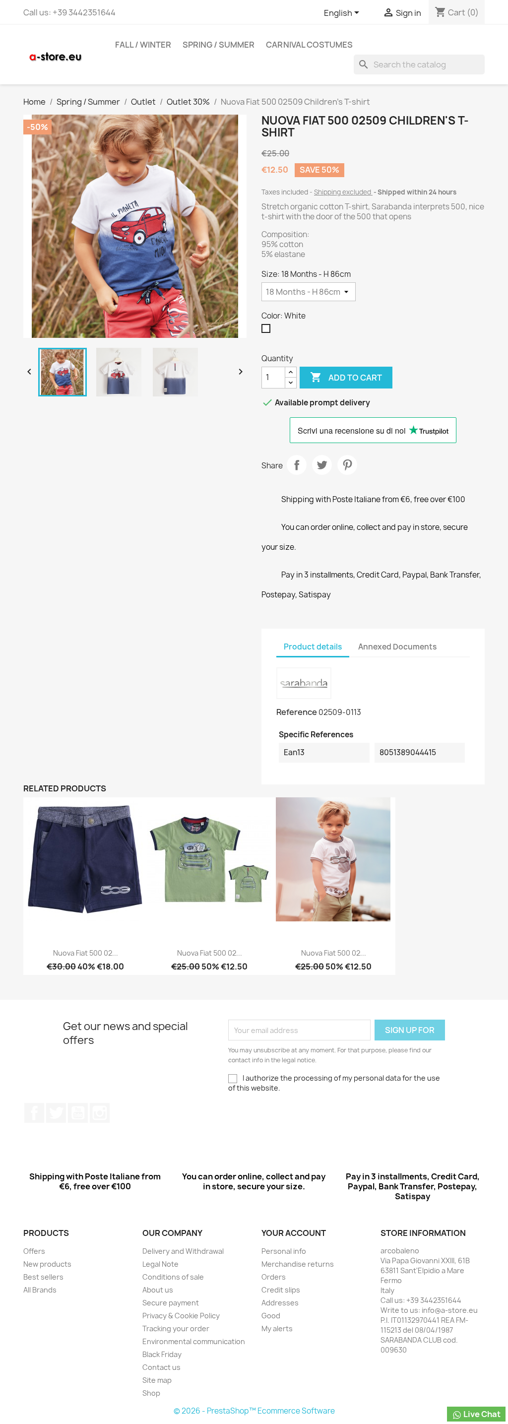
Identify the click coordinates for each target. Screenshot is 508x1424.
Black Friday (162, 1354)
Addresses (280, 1302)
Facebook (34, 1113)
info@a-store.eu (450, 1310)
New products (47, 1264)
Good (270, 1315)
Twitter (56, 1113)
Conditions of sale (173, 1277)
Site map (157, 1380)
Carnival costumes (309, 44)
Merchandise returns (297, 1264)
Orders (273, 1277)
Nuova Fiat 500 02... (85, 953)
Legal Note (160, 1264)
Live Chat (481, 1414)
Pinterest (347, 465)
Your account (293, 1233)
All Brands (40, 1290)
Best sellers (43, 1277)
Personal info (283, 1251)
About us (157, 1290)
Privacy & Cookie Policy (181, 1315)
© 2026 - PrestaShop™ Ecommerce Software (254, 1411)
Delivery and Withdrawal (183, 1251)
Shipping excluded (343, 192)
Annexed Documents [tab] (397, 647)
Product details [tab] (313, 647)
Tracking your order (175, 1328)
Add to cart (346, 377)
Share (297, 465)
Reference (296, 712)
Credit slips (280, 1290)
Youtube (78, 1113)
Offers (34, 1251)
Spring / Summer (218, 44)
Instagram (100, 1113)
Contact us (161, 1367)
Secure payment (170, 1302)
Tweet (322, 465)
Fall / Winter (143, 44)
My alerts (277, 1328)
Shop (151, 1393)
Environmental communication (193, 1341)
